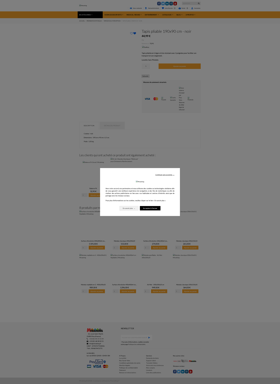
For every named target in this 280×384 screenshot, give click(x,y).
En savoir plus (129, 208)
